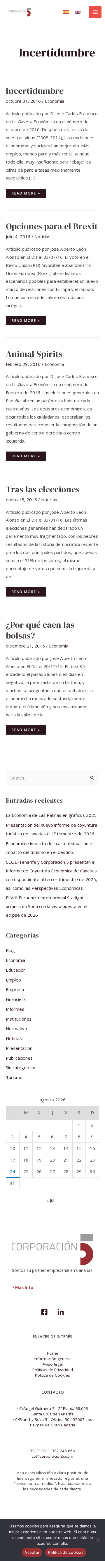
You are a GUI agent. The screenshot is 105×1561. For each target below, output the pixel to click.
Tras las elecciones (43, 489)
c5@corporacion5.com (52, 1456)
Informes (15, 1009)
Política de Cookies (52, 1375)
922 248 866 (63, 1450)
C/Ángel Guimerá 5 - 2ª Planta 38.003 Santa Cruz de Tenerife (53, 1411)
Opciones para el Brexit (52, 226)
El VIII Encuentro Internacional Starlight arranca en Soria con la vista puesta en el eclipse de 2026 (46, 906)
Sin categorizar (21, 1067)
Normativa (16, 1028)
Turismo (14, 1077)
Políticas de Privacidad (52, 1369)
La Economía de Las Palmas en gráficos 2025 (51, 815)
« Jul (50, 1200)
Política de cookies (65, 1552)
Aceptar (31, 1552)
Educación (16, 970)
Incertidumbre (35, 91)
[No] (98, 1540)
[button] (66, 12)
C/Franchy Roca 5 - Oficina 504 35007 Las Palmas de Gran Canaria (53, 1422)
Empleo (13, 980)
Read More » (28, 192)
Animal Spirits (34, 354)
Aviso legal (53, 1364)
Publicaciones (19, 1058)
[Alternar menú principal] (95, 12)
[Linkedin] (60, 1312)
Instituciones (19, 1019)
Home (52, 1353)
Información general (52, 1358)
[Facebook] (44, 1312)
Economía (54, 101)
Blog (10, 950)
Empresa (15, 989)
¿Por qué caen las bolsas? (40, 630)
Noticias (42, 236)
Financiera (16, 999)
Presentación (19, 1048)
